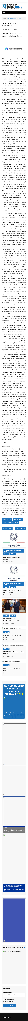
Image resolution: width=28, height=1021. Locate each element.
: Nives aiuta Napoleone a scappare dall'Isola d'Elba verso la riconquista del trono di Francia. (14, 829)
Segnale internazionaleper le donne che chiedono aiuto (14, 715)
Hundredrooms (7, 519)
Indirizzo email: (7, 992)
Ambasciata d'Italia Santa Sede (12, 550)
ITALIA (6, 587)
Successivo (20, 528)
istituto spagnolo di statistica (11, 522)
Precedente (8, 528)
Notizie (15, 29)
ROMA (13, 554)
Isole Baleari (18, 519)
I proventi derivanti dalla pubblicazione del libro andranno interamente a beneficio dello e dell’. (14, 888)
